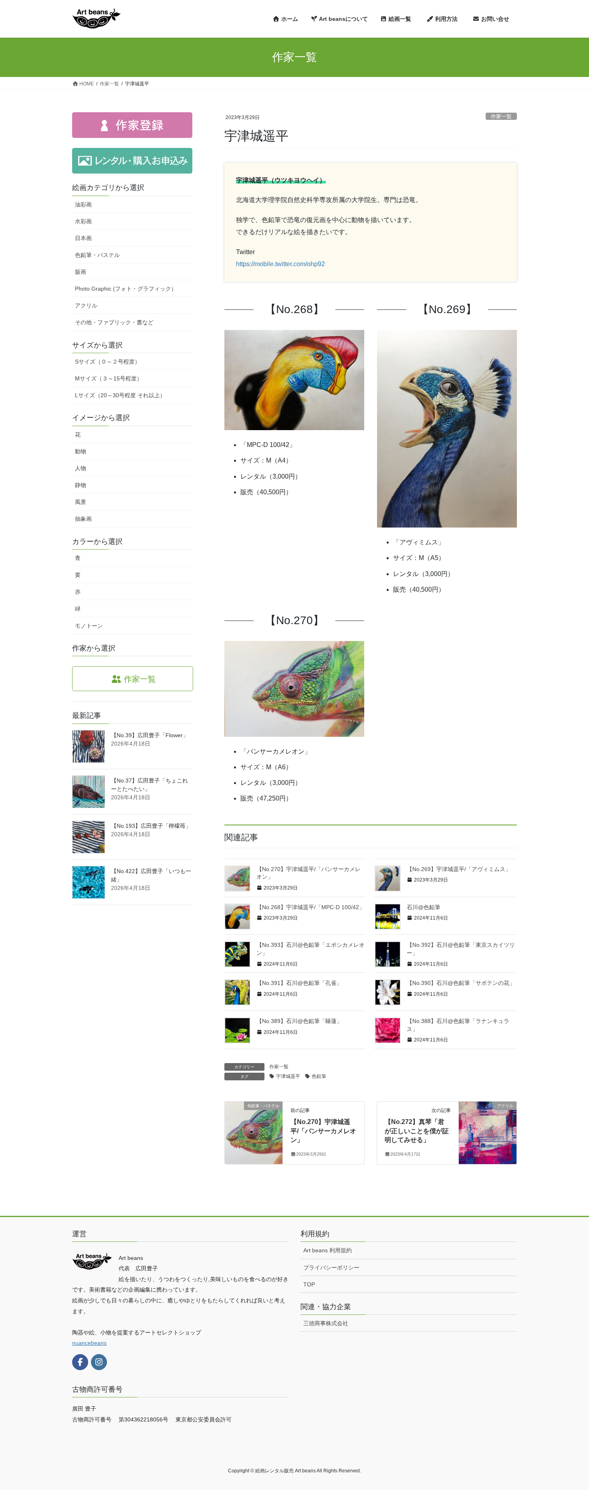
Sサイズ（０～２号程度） (107, 361)
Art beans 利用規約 (327, 1250)
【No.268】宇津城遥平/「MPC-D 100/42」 (310, 907)
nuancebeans (89, 1343)
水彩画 (83, 221)
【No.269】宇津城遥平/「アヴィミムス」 (459, 869)
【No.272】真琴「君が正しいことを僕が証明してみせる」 (417, 1130)
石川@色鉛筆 (423, 907)
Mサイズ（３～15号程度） (108, 378)
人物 (80, 468)
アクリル (86, 305)
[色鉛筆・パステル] (253, 1131)
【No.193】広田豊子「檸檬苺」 (151, 826)
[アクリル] (487, 1131)
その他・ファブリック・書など (114, 322)
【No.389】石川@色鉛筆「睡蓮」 (299, 1021)
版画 (80, 272)
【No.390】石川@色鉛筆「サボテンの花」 (461, 983)
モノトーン (89, 626)
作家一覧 (501, 116)
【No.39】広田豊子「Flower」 (149, 735)
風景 (80, 502)
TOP (309, 1284)
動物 (80, 451)
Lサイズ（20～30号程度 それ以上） (120, 395)
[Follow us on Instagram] (99, 1362)
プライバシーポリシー (331, 1267)
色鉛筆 (319, 1076)
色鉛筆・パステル (97, 255)
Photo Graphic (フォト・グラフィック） (126, 288)
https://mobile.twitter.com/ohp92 (280, 264)
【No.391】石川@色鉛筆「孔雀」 (299, 983)
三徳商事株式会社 (325, 1323)
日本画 (83, 238)
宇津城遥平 (288, 1076)
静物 (80, 485)
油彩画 (83, 204)
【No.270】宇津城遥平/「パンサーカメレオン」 (323, 1130)
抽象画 (83, 519)
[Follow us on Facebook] (80, 1362)
